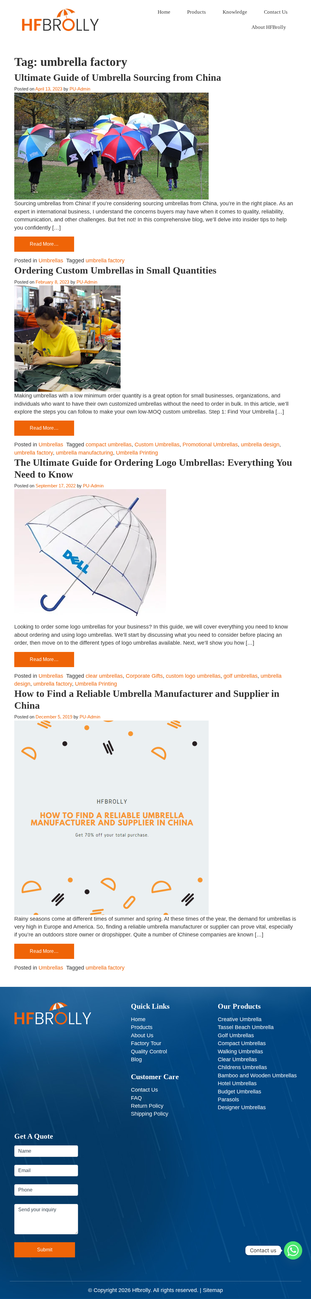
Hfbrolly (141, 1290)
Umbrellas (51, 260)
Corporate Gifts (144, 676)
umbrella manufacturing (84, 453)
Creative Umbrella (239, 1019)
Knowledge (235, 12)
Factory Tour (146, 1043)
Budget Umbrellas (239, 1092)
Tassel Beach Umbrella (246, 1027)
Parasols (228, 1099)
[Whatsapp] (293, 1250)
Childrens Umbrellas (242, 1067)
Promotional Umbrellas (210, 445)
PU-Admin (80, 88)
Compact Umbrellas (242, 1043)
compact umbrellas (109, 445)
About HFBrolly (268, 27)
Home (164, 12)
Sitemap (213, 1290)
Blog (136, 1059)
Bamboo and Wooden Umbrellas (257, 1075)
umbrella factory (105, 260)
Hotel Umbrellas (237, 1083)
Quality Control (149, 1051)
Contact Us (276, 12)
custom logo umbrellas (193, 676)
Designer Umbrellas (242, 1107)
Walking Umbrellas (240, 1051)
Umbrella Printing (137, 453)
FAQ (136, 1098)
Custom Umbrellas (157, 445)
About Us (142, 1035)
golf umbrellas (241, 676)
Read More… (44, 244)
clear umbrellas (104, 676)
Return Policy (147, 1106)
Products (196, 12)
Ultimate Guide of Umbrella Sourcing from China (117, 77)
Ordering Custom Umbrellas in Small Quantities (115, 270)
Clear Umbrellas (237, 1059)
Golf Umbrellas (236, 1035)
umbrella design (260, 445)
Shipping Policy (149, 1114)
